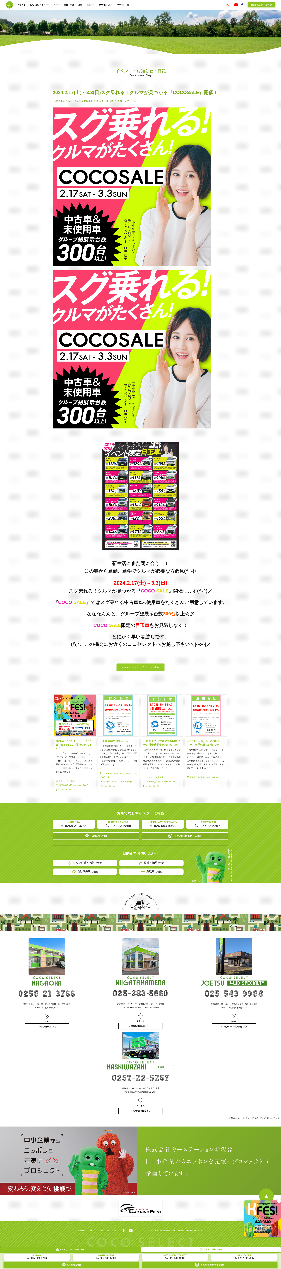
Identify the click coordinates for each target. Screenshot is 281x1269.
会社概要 (81, 1230)
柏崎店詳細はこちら (141, 1111)
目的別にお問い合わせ (261, 5)
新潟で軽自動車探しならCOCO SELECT (171, 1230)
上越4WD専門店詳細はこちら (235, 1026)
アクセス (47, 1021)
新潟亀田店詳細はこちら (141, 1026)
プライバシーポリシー (107, 1230)
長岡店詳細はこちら (48, 1026)
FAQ (91, 1230)
